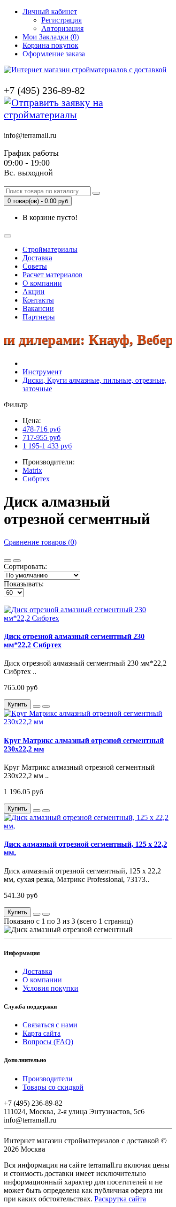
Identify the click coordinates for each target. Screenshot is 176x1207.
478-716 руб (42, 429)
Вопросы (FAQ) (48, 1042)
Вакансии (38, 308)
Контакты (38, 300)
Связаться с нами (50, 1025)
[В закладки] (36, 706)
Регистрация (61, 20)
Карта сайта (42, 1033)
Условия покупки (50, 988)
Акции (34, 292)
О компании (42, 283)
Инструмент (42, 372)
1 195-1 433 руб (47, 446)
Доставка (37, 258)
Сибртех (36, 479)
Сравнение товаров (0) (40, 542)
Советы (35, 266)
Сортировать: (25, 566)
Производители (48, 1079)
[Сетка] (17, 560)
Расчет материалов (53, 275)
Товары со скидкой (53, 1087)
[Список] (7, 560)
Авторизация (62, 28)
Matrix (32, 470)
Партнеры (39, 317)
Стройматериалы (50, 249)
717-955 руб (42, 437)
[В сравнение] (46, 706)
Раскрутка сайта (120, 1199)
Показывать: (24, 584)
